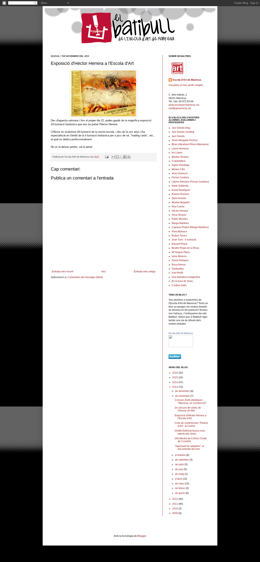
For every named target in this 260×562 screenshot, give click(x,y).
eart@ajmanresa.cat (180, 108)
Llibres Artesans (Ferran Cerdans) (190, 181)
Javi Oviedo (178, 136)
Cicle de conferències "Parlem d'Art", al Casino (191, 424)
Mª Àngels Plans (181, 252)
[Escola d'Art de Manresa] (181, 346)
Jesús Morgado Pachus (185, 140)
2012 (175, 499)
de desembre (182, 391)
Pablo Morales (180, 218)
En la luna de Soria (182, 281)
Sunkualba (178, 268)
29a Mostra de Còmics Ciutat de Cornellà (191, 440)
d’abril (179, 478)
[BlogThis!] (117, 157)
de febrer (180, 488)
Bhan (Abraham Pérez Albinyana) (190, 144)
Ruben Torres (179, 235)
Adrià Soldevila (180, 185)
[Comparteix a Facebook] (125, 157)
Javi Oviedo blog (181, 127)
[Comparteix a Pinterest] (129, 157)
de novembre (182, 396)
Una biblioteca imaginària (186, 277)
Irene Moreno (179, 256)
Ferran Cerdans (180, 177)
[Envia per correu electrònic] (113, 157)
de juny (179, 469)
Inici (103, 271)
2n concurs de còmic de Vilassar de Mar (188, 409)
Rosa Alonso (179, 264)
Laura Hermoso (180, 148)
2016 (175, 372)
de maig (180, 474)
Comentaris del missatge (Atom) (85, 277)
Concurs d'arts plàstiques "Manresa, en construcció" (190, 401)
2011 (175, 503)
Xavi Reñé (177, 272)
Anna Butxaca (179, 231)
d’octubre (180, 455)
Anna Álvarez (179, 214)
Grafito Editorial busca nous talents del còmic (190, 432)
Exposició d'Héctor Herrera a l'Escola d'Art (190, 417)
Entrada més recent (62, 271)
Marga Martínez (180, 223)
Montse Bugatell (181, 202)
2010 (175, 508)
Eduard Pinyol (179, 243)
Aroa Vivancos (180, 173)
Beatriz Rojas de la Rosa (185, 248)
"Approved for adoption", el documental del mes (189, 447)
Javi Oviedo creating (183, 131)
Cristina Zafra (179, 285)
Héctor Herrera (180, 210)
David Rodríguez (181, 190)
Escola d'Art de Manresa (187, 79)
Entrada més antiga (144, 271)
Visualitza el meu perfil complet (186, 85)
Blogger (142, 536)
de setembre (182, 459)
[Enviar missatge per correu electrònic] (106, 156)
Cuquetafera (178, 161)
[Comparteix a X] (121, 157)
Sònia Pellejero (180, 260)
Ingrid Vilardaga (180, 165)
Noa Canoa (178, 206)
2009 (175, 513)
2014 (175, 382)
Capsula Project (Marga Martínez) (190, 227)
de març (180, 483)
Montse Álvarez (180, 156)
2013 (175, 387)
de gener (180, 493)
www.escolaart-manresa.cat (184, 104)
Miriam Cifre (178, 169)
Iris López (177, 152)
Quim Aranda (179, 198)
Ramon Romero (180, 194)
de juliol (179, 464)
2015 (175, 377)
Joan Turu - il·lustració (184, 239)
